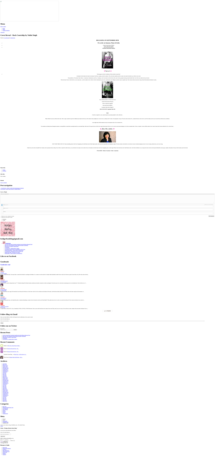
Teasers (4, 412)
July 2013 (4, 397)
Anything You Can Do (4, 306)
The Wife (2, 272)
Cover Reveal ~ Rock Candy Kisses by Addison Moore (10, 189)
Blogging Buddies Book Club (8, 407)
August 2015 (5, 371)
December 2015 (5, 367)
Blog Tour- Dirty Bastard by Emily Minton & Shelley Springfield (16, 245)
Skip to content (3, 26)
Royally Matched (3, 289)
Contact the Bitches (6, 30)
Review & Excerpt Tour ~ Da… (13, 348)
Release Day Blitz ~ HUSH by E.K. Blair (12, 252)
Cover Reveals (6, 37)
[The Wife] (1, 270)
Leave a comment (3, 182)
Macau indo (5, 447)
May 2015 (4, 374)
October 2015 (5, 369)
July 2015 (4, 372)
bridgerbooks (12, 37)
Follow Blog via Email (8, 314)
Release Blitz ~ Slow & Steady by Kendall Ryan (13, 253)
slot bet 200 (5, 452)
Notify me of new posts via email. (7, 217)
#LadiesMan (7, 247)
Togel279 (4, 454)
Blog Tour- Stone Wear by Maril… (14, 345)
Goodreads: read (5, 264)
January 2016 (5, 366)
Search (1, 329)
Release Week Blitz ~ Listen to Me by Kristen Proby (14, 250)
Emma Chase (4, 290)
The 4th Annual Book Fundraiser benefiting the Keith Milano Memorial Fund (18, 244)
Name (5, 208)
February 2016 (5, 365)
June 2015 (4, 373)
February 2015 (5, 377)
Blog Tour (4, 406)
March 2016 (5, 364)
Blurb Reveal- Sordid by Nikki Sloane (11, 246)
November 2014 (5, 380)
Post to (12, 440)
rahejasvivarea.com (6, 451)
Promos (4, 410)
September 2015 (5, 370)
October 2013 (5, 394)
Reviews (4, 411)
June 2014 (4, 385)
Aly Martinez (4, 282)
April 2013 (5, 400)
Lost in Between (3, 298)
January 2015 (5, 378)
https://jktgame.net (6, 450)
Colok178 (4, 449)
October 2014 (5, 381)
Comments (5, 422)
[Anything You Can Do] (1, 304)
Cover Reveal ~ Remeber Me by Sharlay (12, 248)
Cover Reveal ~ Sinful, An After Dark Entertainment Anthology (12, 188)
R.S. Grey (3, 307)
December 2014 (5, 379)
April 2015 (5, 375)
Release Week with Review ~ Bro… (16, 357)
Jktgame (4, 453)
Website (4, 211)
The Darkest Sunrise (4, 281)
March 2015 (5, 376)
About (4, 29)
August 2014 (5, 383)
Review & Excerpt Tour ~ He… (13, 351)
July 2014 (4, 384)
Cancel (1, 441)
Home (4, 28)
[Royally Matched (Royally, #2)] (1, 287)
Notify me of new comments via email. (8, 216)
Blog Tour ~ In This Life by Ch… (20, 354)
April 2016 (5, 363)
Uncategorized (5, 413)
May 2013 (4, 399)
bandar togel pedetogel (7, 448)
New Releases (5, 409)
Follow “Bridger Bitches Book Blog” (8, 428)
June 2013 (4, 398)
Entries (5, 421)
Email (5, 204)
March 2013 (5, 401)
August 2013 (5, 396)
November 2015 (5, 368)
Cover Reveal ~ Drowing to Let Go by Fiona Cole (14, 251)
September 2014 (5, 382)
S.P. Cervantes (4, 273)
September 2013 (5, 395)
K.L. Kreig (3, 299)
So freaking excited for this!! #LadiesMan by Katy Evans (15, 249)
